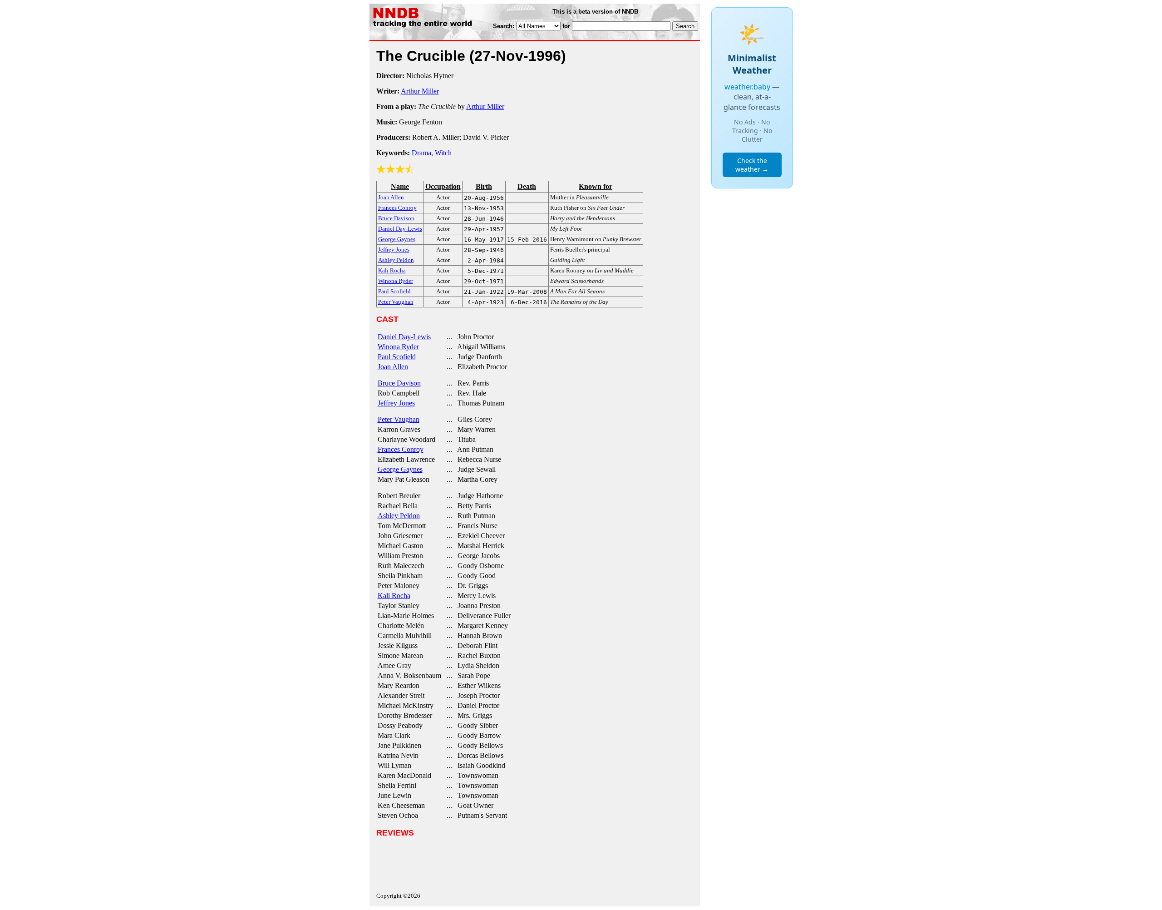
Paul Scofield (397, 357)
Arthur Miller (420, 91)
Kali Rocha (394, 595)
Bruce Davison (399, 383)
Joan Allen (393, 367)
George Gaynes (400, 469)
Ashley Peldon (399, 515)
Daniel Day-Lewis (404, 337)
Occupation (443, 186)
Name (400, 186)
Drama (421, 153)
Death (526, 186)
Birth (484, 186)
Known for (595, 186)
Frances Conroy (400, 449)
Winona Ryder (398, 347)
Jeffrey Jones (396, 403)
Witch (443, 153)
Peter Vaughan (398, 419)
